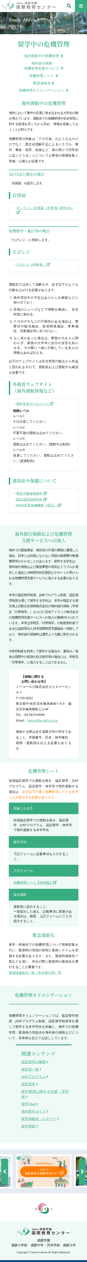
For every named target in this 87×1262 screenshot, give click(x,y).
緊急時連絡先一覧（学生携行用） (33, 972)
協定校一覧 (30, 1069)
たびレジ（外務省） (31, 264)
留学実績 (28, 1126)
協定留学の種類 (34, 1061)
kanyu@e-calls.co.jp (43, 720)
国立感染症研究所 (29, 499)
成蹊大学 (69, 1245)
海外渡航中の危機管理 (42, 55)
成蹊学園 (43, 1240)
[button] (4, 1172)
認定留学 (28, 1084)
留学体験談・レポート (39, 1118)
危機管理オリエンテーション (42, 90)
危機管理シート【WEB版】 (33, 882)
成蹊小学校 (19, 1245)
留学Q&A (28, 1104)
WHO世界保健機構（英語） (37, 505)
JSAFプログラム (33, 1076)
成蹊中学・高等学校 (45, 1245)
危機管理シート (42, 75)
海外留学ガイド (34, 1111)
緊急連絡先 (42, 83)
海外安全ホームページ (33, 403)
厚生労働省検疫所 (29, 493)
